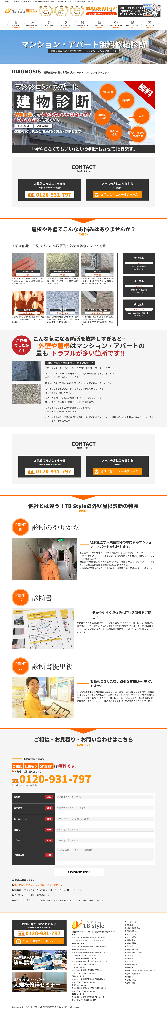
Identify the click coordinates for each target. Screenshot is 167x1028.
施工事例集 (49, 25)
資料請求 (129, 976)
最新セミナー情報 (116, 25)
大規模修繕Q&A (132, 964)
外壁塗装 (129, 955)
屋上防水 (129, 961)
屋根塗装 (129, 958)
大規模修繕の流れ (32, 25)
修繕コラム (99, 25)
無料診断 (129, 967)
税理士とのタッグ (133, 25)
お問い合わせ (149, 25)
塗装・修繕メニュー (134, 952)
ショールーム (131, 934)
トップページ (131, 922)
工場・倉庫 (130, 983)
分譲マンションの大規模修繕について (140, 970)
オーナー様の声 (132, 949)
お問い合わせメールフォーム (119, 194)
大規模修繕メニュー (82, 25)
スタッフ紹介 (131, 937)
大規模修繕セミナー (134, 943)
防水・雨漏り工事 (133, 973)
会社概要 (15, 25)
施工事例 (129, 946)
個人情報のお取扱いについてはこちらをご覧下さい (38, 885)
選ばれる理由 (66, 25)
